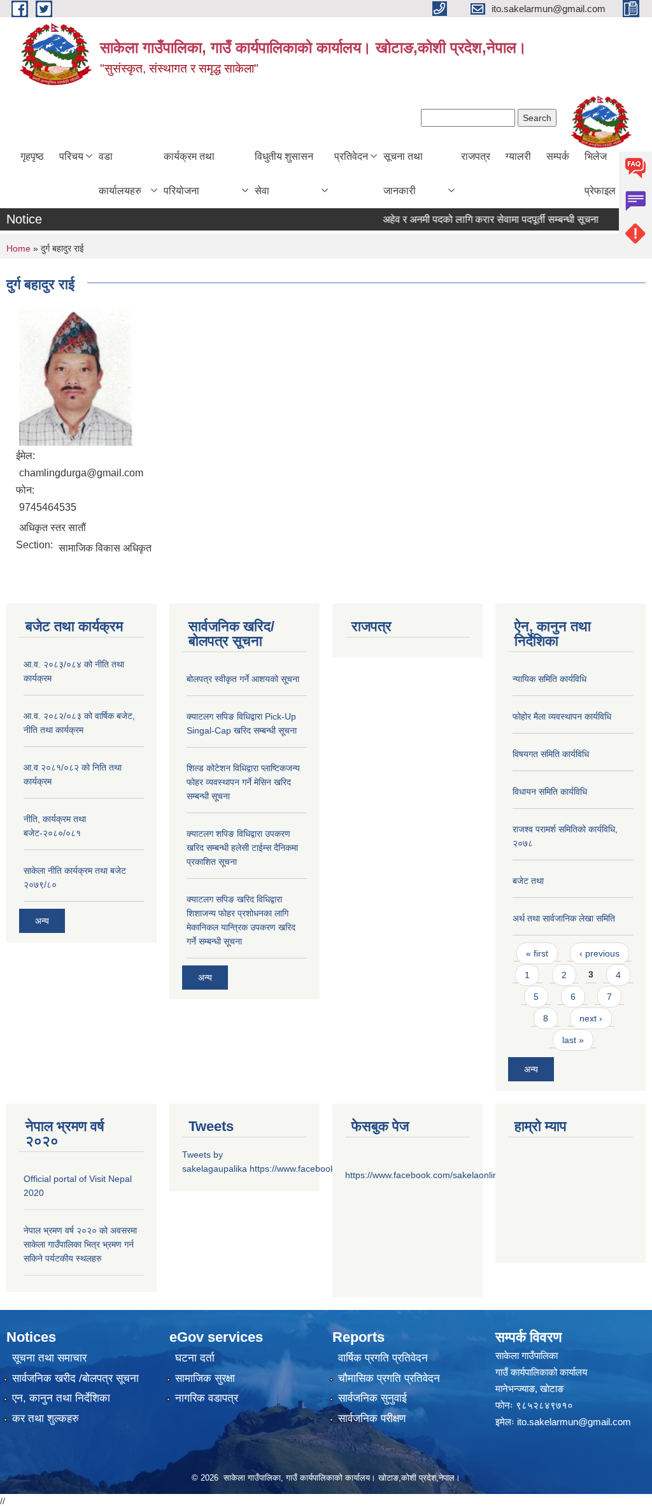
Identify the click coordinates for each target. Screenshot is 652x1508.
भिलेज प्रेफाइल (600, 173)
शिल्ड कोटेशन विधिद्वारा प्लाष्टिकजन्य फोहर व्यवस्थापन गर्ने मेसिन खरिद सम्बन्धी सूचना (243, 782)
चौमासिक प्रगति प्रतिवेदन (389, 1378)
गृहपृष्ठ (32, 156)
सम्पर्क (557, 156)
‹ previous (599, 953)
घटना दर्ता (195, 1358)
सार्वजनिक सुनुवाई (372, 1398)
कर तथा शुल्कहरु (45, 1418)
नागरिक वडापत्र (206, 1398)
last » (573, 1040)
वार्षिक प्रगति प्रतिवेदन (383, 1358)
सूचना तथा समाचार (49, 1358)
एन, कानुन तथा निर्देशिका (61, 1398)
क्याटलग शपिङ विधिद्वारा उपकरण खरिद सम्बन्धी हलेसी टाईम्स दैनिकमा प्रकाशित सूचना (242, 848)
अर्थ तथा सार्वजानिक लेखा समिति (564, 918)
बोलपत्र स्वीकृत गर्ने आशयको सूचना (243, 679)
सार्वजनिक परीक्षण (372, 1418)
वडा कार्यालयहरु (120, 173)
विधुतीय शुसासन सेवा (284, 173)
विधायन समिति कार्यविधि (550, 791)
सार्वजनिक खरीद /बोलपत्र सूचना (75, 1378)
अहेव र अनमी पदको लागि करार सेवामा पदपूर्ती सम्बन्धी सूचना (477, 219)
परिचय (71, 156)
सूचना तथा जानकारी (403, 173)
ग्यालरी (518, 156)
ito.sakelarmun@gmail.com (574, 1421)
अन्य (42, 921)
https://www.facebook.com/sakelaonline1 (426, 1175)
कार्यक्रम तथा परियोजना (189, 173)
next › (590, 1018)
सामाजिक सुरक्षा (205, 1378)
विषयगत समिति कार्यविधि (551, 754)
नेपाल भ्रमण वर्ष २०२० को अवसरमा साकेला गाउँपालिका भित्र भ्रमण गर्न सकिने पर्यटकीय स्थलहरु (80, 1244)
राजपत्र (475, 156)
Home (18, 248)
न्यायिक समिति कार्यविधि (549, 679)
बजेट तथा (528, 881)
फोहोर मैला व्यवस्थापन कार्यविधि (562, 716)
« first (537, 953)
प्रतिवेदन (351, 156)
